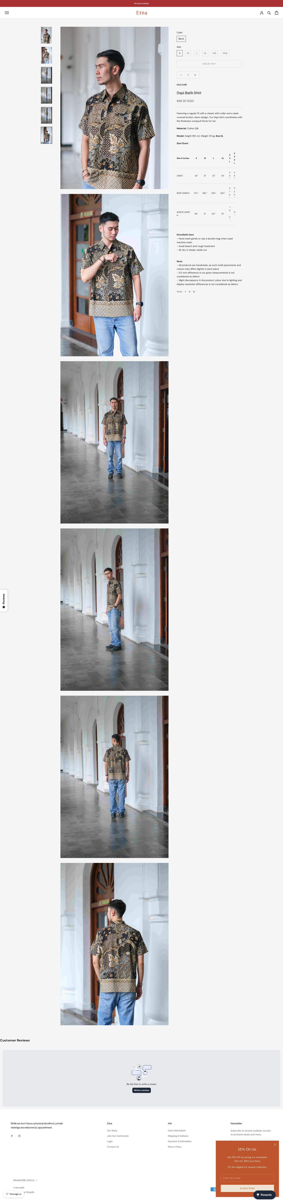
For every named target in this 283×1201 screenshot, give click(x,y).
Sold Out (209, 64)
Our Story (112, 1130)
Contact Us (113, 1146)
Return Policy (175, 1146)
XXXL (225, 53)
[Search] (269, 12)
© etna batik (18, 1188)
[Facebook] (185, 292)
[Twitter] (190, 292)
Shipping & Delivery (178, 1135)
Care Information (177, 1130)
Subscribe (247, 1188)
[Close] (275, 1144)
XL (205, 53)
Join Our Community (118, 1135)
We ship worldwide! (141, 3)
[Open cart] (276, 13)
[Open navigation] (7, 12)
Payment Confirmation (179, 1141)
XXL (215, 53)
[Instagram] (19, 1136)
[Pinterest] (194, 292)
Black (181, 38)
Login (110, 1141)
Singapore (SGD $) (23, 1180)
